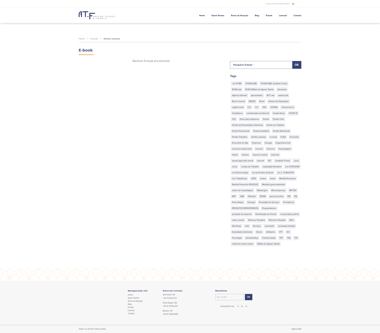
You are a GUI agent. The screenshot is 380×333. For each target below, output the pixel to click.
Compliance (237, 113)
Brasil (261, 101)
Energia (268, 143)
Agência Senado (239, 95)
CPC (234, 119)
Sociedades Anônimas (242, 232)
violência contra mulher (242, 244)
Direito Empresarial (240, 131)
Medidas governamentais (273, 184)
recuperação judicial (289, 214)
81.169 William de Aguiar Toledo (259, 89)
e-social (273, 137)
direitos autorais (111, 39)
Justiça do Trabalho (250, 167)
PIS (295, 196)
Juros (296, 161)
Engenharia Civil (283, 143)
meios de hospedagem (242, 190)
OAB (242, 196)
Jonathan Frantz (282, 161)
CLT (256, 107)
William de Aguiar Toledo (268, 244)
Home (82, 39)
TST (296, 238)
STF (281, 232)
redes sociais (238, 220)
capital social (238, 107)
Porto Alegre (238, 202)
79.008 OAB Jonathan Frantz (274, 84)
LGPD (253, 179)
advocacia (281, 89)
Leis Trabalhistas (239, 179)
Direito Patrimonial (281, 131)
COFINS (274, 107)
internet (260, 161)
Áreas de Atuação (135, 301)
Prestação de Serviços (269, 202)
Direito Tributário (239, 137)
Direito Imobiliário (261, 131)
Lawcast (131, 310)
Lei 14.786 (237, 84)
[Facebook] (238, 306)
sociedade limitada (286, 226)
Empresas (256, 143)
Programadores (269, 208)
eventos (259, 149)
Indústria (275, 155)
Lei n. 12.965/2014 (285, 173)
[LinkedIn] (242, 306)
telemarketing (252, 238)
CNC (264, 107)
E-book (94, 39)
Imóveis (245, 155)
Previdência (288, 202)
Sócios (259, 232)
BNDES (252, 101)
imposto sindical (260, 155)
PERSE (263, 196)
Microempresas (278, 190)
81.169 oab (236, 89)
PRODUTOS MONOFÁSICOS (245, 208)
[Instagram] (246, 306)
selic (247, 226)
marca (272, 179)
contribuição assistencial (258, 113)
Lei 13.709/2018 (292, 167)
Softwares (270, 232)
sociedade (269, 226)
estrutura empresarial (242, 149)
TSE (288, 238)
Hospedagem (285, 149)
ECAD (283, 137)
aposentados (257, 95)
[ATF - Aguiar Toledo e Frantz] (97, 15)
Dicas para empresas (249, 119)
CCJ (249, 107)
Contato (131, 314)
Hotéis (235, 155)
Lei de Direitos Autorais (263, 173)
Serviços (257, 226)
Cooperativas (279, 113)
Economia (294, 137)
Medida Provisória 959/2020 (245, 184)
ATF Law (270, 95)
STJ (288, 232)
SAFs (291, 220)
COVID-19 (293, 113)
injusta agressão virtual (242, 161)
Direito (266, 119)
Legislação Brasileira (272, 167)
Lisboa (263, 179)
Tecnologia (237, 238)
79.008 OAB (251, 84)
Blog (130, 304)
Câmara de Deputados (278, 101)
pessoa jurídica (277, 196)
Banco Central (238, 101)
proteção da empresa (242, 214)
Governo (271, 149)
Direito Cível (278, 119)
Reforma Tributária (256, 220)
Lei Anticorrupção (240, 173)
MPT (234, 196)
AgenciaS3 (296, 329)
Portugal (251, 202)
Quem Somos (133, 298)
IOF (269, 161)
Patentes (252, 196)
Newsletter (221, 291)
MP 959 (292, 190)
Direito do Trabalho (275, 125)
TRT (281, 238)
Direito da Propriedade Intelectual (247, 125)
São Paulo (236, 226)
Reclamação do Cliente (265, 214)
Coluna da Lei (287, 107)
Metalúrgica (262, 190)
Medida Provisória (287, 179)
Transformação (269, 238)
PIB (288, 196)
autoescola (283, 95)
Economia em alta (240, 143)
